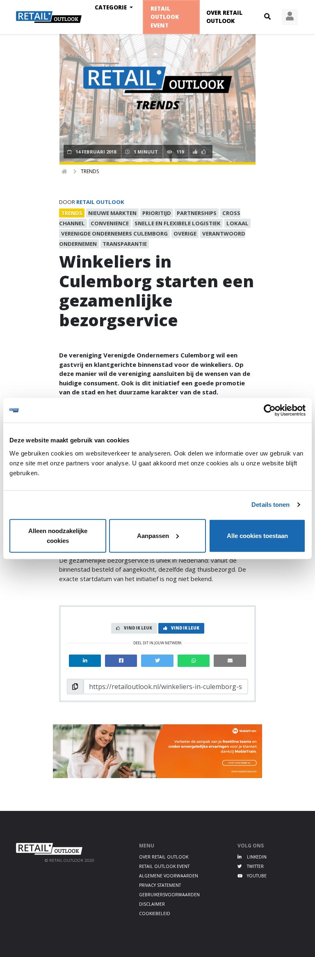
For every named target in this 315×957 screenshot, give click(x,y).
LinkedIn (256, 857)
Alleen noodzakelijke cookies (57, 535)
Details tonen (270, 504)
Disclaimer (152, 904)
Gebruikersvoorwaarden (169, 894)
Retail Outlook (100, 202)
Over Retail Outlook (224, 17)
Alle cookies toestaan (257, 535)
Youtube (256, 876)
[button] (267, 16)
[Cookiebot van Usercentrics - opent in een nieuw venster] (270, 410)
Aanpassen (153, 535)
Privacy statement (160, 885)
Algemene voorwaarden (168, 876)
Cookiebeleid (154, 913)
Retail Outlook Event (165, 17)
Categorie (111, 7)
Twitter (255, 866)
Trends (90, 171)
